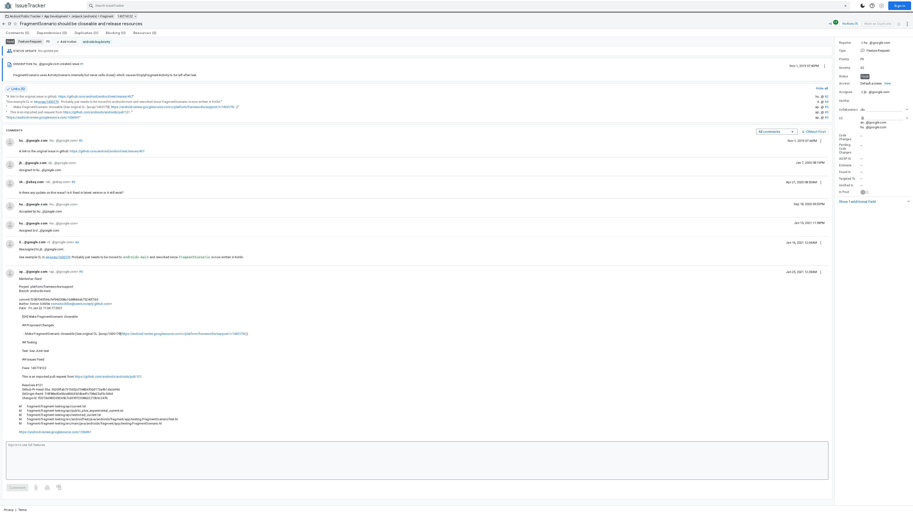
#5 (826, 107)
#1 (82, 64)
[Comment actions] (821, 140)
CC (841, 118)
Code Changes (845, 137)
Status (843, 76)
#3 (73, 182)
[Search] (91, 6)
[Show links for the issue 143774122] (135, 16)
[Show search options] (845, 6)
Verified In (846, 185)
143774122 (125, 16)
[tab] (17, 33)
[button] (873, 50)
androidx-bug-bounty (96, 42)
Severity (844, 67)
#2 (826, 96)
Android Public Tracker (25, 16)
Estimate (845, 165)
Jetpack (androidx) (84, 16)
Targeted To (847, 178)
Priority (844, 59)
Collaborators (848, 109)
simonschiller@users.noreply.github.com (81, 304)
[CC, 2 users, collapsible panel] (884, 118)
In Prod (844, 192)
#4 (826, 102)
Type (842, 50)
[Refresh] (9, 24)
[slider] (835, 271)
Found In (845, 172)
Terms (22, 510)
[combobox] (469, 6)
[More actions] (907, 24)
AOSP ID (845, 158)
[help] (872, 5)
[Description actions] (824, 65)
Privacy (9, 510)
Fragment (106, 16)
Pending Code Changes (845, 148)
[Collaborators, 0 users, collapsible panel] (884, 109)
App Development (56, 16)
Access (844, 83)
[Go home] (4, 24)
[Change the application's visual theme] (862, 5)
